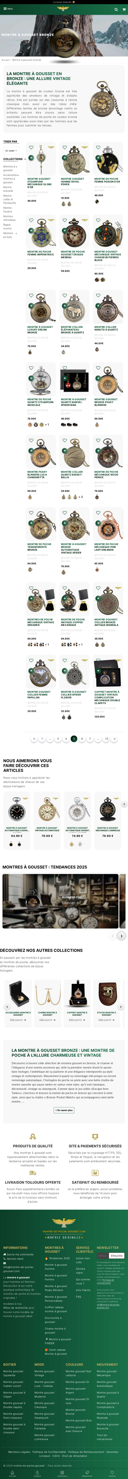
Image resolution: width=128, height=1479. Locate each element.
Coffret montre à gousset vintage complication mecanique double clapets (107, 697)
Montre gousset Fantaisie (44, 1426)
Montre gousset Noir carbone (78, 1373)
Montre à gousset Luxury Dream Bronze (40, 330)
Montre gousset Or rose (77, 1401)
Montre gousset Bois (79, 1420)
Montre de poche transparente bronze (40, 547)
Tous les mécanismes (104, 1437)
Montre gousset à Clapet (14, 1394)
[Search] (116, 9)
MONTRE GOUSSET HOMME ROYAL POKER (72, 182)
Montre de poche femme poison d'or (107, 180)
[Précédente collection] (7, 1007)
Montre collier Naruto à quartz (106, 328)
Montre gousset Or (77, 1382)
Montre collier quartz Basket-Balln (72, 474)
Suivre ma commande (20, 1254)
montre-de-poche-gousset (29, 1465)
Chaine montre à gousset (55, 1330)
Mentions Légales (19, 1452)
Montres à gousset (9, 168)
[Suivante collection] (121, 1007)
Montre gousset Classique (44, 1405)
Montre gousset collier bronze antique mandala (106, 622)
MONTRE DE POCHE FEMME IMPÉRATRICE (41, 253)
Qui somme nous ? (83, 1281)
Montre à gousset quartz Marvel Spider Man (73, 402)
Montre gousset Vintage (44, 1373)
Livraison (44, 1456)
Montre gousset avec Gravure (76, 1429)
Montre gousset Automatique (107, 1384)
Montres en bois (8, 235)
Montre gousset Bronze (76, 1411)
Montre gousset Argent (76, 1390)
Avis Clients (83, 1290)
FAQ (78, 1296)
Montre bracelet (8, 189)
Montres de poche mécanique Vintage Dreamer (41, 622)
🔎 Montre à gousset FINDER (58, 1341)
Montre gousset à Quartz (108, 1394)
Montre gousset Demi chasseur (13, 1415)
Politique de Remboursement (86, 1452)
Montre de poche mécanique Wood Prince (106, 474)
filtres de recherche (15, 1307)
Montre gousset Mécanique (107, 1373)
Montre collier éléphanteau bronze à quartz (72, 330)
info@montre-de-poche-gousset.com (18, 1269)
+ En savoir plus (64, 1110)
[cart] (124, 9)
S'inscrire (116, 1255)
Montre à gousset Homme (56, 1266)
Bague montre (7, 226)
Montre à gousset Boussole (108, 1426)
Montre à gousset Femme (56, 1277)
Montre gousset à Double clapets (14, 1405)
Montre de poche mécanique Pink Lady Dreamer (106, 547)
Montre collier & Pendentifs (9, 199)
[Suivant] (124, 804)
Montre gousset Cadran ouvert (13, 1384)
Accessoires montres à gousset (10, 179)
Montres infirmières (9, 218)
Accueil (5, 60)
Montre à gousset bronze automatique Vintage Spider (73, 548)
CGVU (56, 1456)
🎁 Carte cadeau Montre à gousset (56, 1351)
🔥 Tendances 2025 (57, 1258)
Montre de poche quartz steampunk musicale (41, 402)
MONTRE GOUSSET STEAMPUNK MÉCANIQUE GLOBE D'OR (40, 183)
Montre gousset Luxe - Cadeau (44, 1384)
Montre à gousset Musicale (108, 1415)
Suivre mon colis (83, 1260)
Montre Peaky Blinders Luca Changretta (37, 474)
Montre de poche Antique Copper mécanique (73, 622)
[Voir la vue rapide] (31, 157)
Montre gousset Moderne (44, 1394)
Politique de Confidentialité (49, 1452)
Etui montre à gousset (53, 1320)
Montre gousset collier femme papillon (39, 694)
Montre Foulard (7, 209)
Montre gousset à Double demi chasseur (14, 1428)
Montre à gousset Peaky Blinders (56, 1288)
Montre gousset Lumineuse (44, 1437)
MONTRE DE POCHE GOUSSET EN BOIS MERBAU (73, 254)
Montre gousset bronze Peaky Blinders (106, 402)
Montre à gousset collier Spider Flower (73, 694)
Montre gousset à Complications (108, 1405)
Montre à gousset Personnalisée (56, 1298)
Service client (15, 1258)
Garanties (112, 1452)
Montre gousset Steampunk (44, 1415)
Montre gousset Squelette (13, 1373)
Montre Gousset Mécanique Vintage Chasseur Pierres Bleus (107, 255)
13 (106, 738)
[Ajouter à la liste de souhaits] (31, 147)
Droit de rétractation (74, 1456)
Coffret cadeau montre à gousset (56, 1309)
